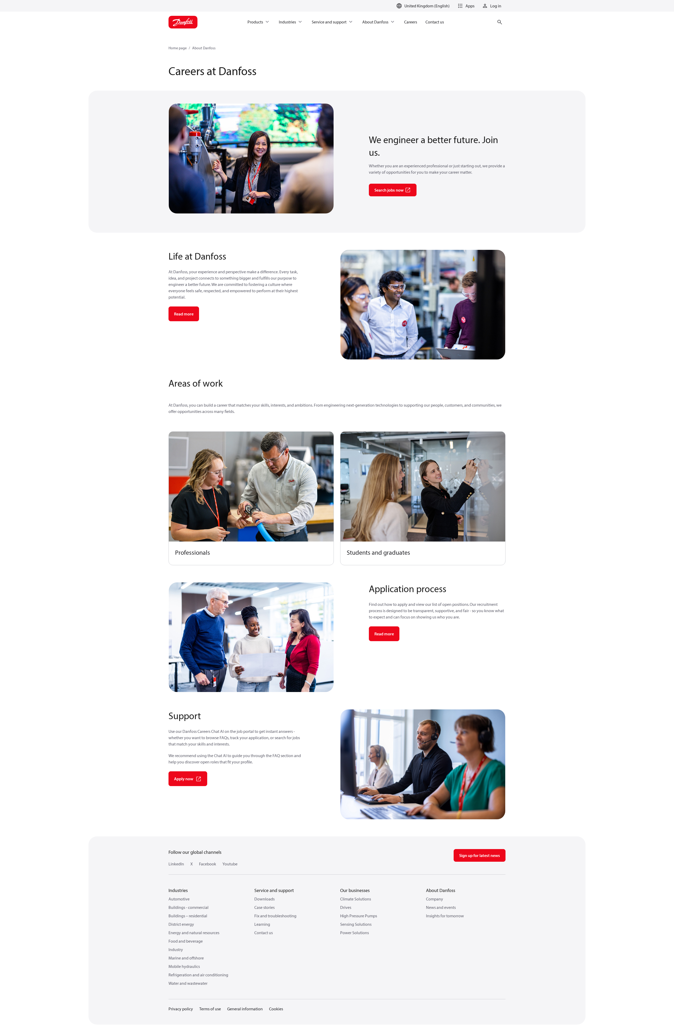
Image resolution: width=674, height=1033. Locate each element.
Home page (177, 48)
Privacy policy (180, 1008)
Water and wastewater (187, 983)
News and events (441, 907)
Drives (345, 907)
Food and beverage (185, 941)
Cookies (276, 1008)
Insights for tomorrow (445, 915)
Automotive (179, 899)
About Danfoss (204, 48)
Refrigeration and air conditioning (198, 974)
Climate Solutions (355, 899)
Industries (178, 890)
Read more (184, 313)
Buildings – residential (187, 915)
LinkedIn (176, 863)
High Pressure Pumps (358, 915)
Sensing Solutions (355, 924)
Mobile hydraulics (184, 966)
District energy (181, 924)
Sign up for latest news (479, 855)
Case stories (264, 907)
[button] (465, 6)
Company (434, 899)
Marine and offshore (186, 958)
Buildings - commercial (188, 907)
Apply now (183, 778)
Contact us (263, 932)
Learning (262, 924)
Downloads (264, 899)
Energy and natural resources (193, 932)
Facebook (207, 863)
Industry (175, 949)
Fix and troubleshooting (275, 915)
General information (245, 1008)
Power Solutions (354, 932)
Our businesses (355, 890)
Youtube (229, 863)
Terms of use (210, 1008)
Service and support (274, 890)
